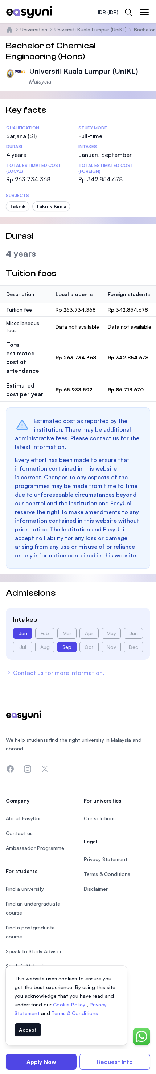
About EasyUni (23, 818)
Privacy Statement (105, 859)
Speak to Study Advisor (34, 951)
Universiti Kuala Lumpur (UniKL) (90, 29)
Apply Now (41, 1061)
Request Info (115, 1061)
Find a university (25, 889)
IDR (108, 12)
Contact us (19, 833)
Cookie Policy (70, 1004)
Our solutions (100, 818)
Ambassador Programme (35, 848)
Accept (28, 1030)
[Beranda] (9, 29)
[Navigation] (144, 12)
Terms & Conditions (75, 1013)
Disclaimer (96, 889)
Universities (33, 29)
